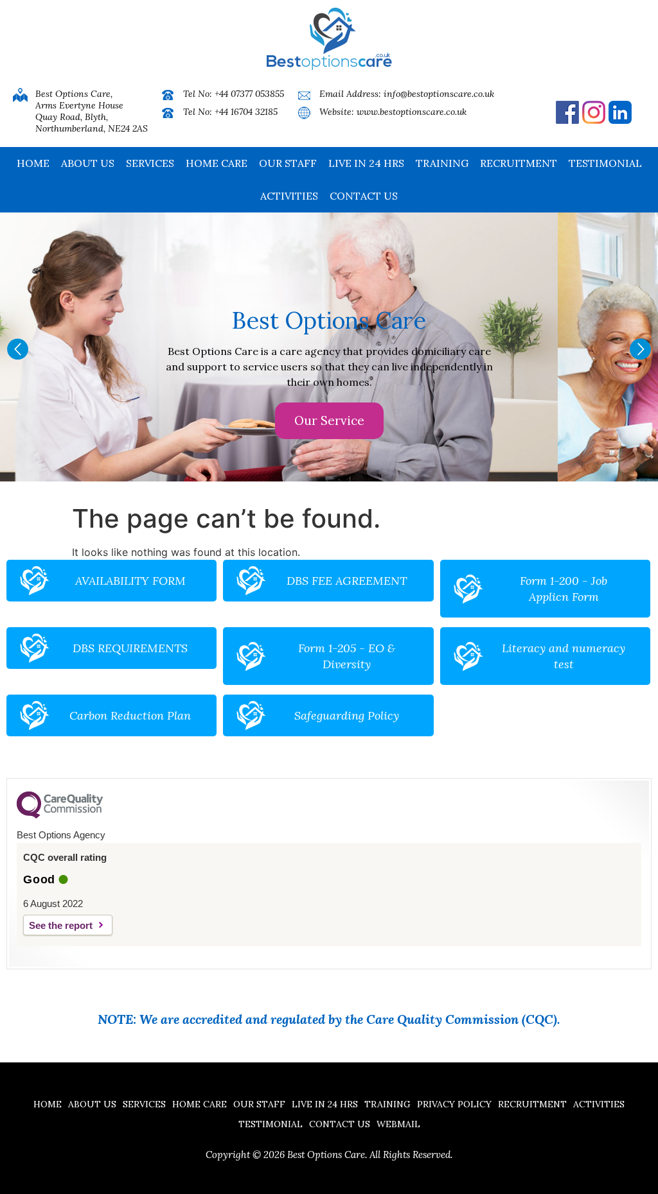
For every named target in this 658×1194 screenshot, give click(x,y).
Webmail (398, 1124)
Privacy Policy (454, 1104)
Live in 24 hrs (366, 163)
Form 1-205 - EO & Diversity (346, 656)
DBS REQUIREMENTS (130, 648)
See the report (61, 925)
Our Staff (288, 163)
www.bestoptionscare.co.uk (412, 111)
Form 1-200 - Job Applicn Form (563, 588)
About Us (87, 163)
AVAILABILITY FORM (130, 580)
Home (33, 163)
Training (442, 163)
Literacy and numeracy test (563, 656)
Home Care (216, 163)
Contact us (364, 195)
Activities (289, 195)
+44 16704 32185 (246, 111)
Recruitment (518, 163)
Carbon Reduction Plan (130, 715)
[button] (17, 349)
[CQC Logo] (60, 815)
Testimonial (605, 163)
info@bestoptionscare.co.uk (439, 94)
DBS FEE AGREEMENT (347, 580)
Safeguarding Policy (346, 715)
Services (150, 163)
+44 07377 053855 (249, 94)
